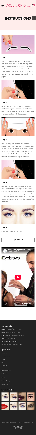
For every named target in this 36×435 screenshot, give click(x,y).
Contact (4, 365)
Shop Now (5, 353)
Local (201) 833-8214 (13, 332)
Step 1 (4, 57)
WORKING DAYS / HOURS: (9, 341)
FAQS (3, 377)
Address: (5, 338)
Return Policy (6, 381)
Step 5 (4, 227)
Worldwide (11, 338)
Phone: (4, 329)
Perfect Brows (6, 356)
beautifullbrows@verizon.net (15, 335)
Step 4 (4, 182)
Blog (3, 362)
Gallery (4, 359)
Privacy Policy (6, 384)
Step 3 (4, 139)
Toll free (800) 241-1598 (13, 329)
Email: (3, 335)
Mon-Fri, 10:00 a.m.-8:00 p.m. (12, 344)
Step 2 (4, 102)
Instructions (5, 374)
